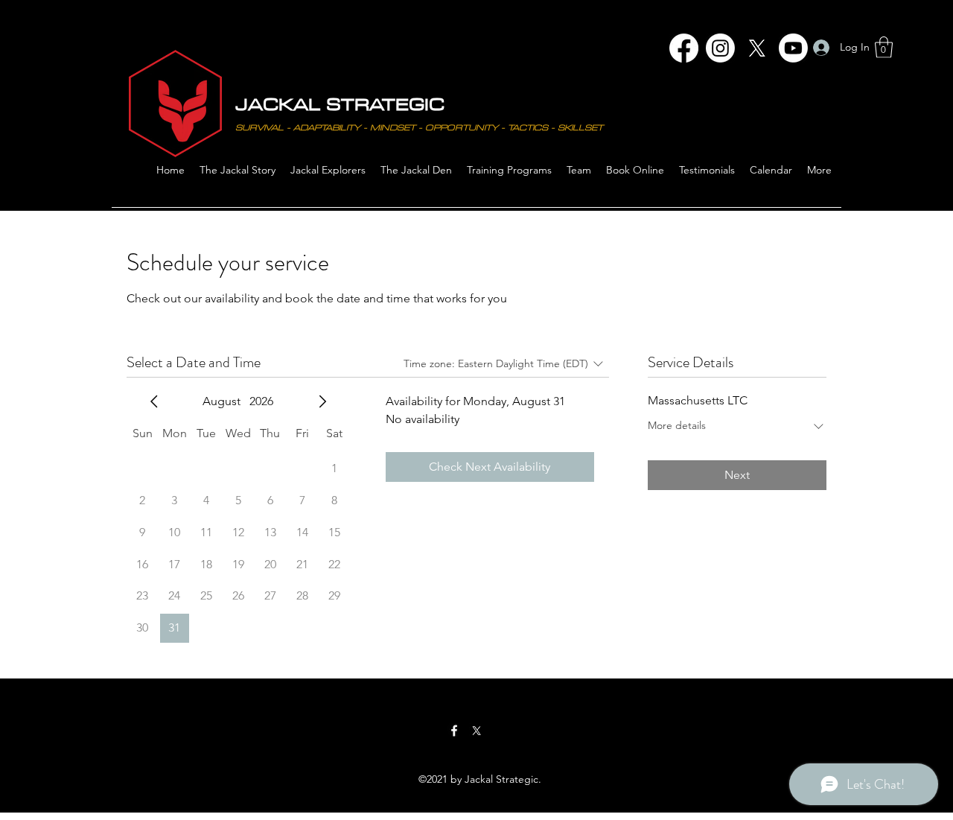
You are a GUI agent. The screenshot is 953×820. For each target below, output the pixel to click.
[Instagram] (720, 48)
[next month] (322, 401)
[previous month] (154, 401)
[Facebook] (683, 48)
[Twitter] (476, 730)
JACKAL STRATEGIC (339, 103)
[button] (884, 47)
